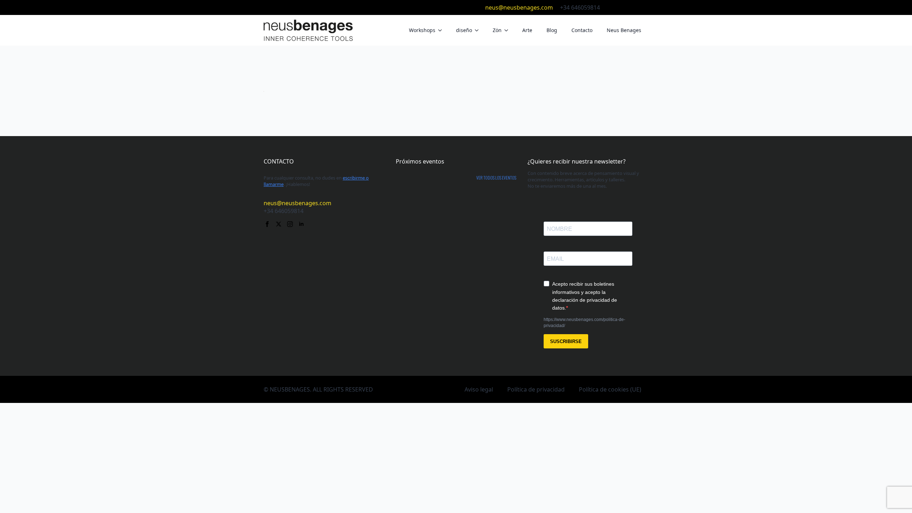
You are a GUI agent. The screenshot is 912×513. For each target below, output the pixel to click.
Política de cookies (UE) (610, 389)
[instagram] (633, 7)
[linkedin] (644, 7)
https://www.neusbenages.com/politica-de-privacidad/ (584, 322)
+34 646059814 (580, 7)
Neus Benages (624, 30)
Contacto (581, 30)
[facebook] (610, 7)
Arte (527, 30)
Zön (497, 30)
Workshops (422, 30)
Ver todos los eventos (496, 178)
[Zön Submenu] (508, 30)
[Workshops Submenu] (442, 30)
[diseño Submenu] (479, 30)
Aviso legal (479, 389)
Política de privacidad (536, 389)
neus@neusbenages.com (519, 7)
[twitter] (622, 7)
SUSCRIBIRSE (566, 341)
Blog (551, 30)
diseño (464, 30)
